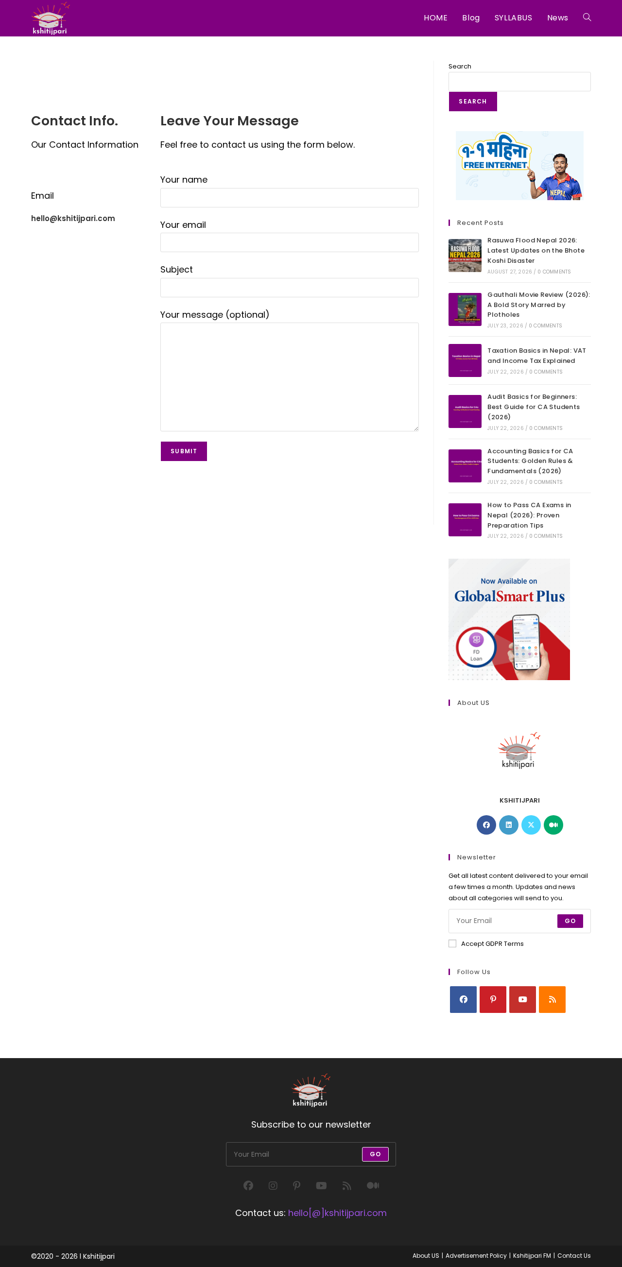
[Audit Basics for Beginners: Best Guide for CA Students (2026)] (465, 411)
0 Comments (554, 271)
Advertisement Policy (476, 1255)
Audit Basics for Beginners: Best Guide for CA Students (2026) (533, 407)
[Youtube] (522, 999)
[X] (531, 825)
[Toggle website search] (587, 18)
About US (426, 1255)
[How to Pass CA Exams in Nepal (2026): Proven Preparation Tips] (465, 519)
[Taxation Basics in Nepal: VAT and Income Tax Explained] (465, 360)
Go (570, 921)
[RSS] (552, 999)
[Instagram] (273, 1186)
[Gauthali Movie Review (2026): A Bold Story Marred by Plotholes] (465, 309)
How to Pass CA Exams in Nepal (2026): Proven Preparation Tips (529, 515)
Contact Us (574, 1255)
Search (460, 66)
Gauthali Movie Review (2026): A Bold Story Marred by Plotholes (538, 305)
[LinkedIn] (508, 825)
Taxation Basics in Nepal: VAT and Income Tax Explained (537, 355)
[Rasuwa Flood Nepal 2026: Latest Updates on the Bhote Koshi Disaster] (465, 255)
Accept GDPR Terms (492, 943)
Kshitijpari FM (532, 1255)
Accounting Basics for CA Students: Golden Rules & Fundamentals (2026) (530, 461)
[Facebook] (486, 825)
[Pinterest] (493, 999)
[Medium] (553, 825)
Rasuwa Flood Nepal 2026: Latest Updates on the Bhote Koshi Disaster (536, 250)
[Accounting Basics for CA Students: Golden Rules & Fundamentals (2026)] (465, 465)
